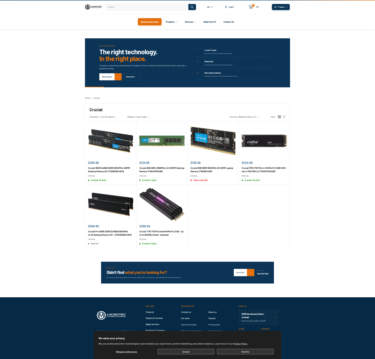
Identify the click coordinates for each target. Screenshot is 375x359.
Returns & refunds (188, 324)
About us (212, 312)
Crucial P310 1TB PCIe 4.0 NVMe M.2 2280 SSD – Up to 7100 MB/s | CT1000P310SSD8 (264, 170)
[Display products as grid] (279, 116)
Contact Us (229, 21)
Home (87, 98)
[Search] (192, 7)
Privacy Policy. (240, 343)
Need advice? (132, 76)
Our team (185, 318)
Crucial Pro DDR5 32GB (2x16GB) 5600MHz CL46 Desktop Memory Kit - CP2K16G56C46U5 (110, 233)
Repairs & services (154, 318)
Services (189, 21)
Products (170, 21)
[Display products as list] (284, 116)
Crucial (96, 98)
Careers (212, 318)
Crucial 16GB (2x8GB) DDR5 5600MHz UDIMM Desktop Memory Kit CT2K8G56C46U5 (109, 170)
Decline (245, 351)
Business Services (149, 21)
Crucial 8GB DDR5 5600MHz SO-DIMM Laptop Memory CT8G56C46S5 (211, 170)
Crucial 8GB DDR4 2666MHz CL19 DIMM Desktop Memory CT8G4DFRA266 (161, 170)
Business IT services (155, 330)
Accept (186, 351)
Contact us (186, 312)
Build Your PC (210, 21)
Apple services (152, 324)
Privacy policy (214, 324)
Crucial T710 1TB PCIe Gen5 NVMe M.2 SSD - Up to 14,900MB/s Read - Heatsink (161, 233)
